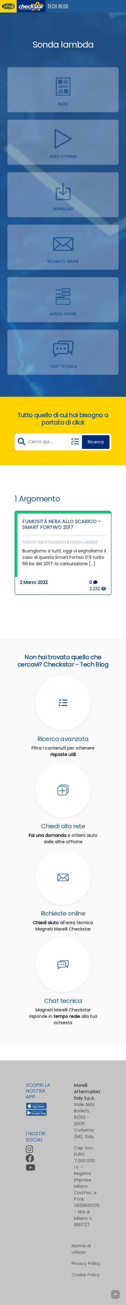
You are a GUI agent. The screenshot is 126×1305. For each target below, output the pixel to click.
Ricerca (96, 442)
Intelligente (55, 542)
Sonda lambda (83, 542)
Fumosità (31, 542)
